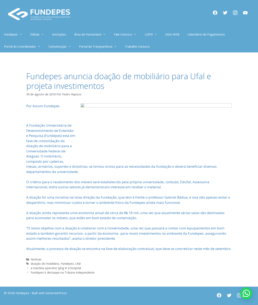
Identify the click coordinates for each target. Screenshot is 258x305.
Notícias (36, 259)
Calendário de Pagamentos (206, 34)
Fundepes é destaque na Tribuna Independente (63, 272)
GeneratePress (56, 293)
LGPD (149, 34)
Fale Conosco (123, 34)
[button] (246, 293)
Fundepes (67, 263)
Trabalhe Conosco (137, 46)
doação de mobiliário (45, 263)
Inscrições (59, 34)
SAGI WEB (172, 34)
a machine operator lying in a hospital (56, 268)
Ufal (78, 263)
